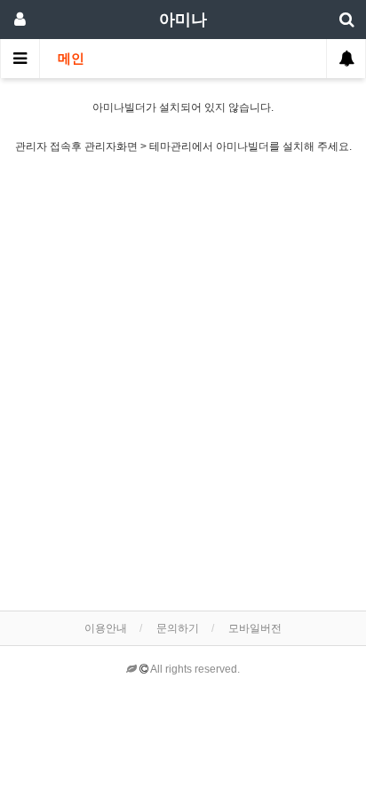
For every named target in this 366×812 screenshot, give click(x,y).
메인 (71, 59)
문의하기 (177, 628)
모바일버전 (255, 628)
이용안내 (105, 628)
